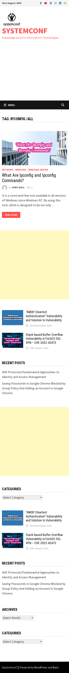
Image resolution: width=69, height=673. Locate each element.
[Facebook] (41, 3)
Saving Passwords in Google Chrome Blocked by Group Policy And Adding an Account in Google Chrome (33, 388)
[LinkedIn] (60, 3)
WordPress (40, 667)
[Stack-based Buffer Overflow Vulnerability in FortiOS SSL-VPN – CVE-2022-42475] (12, 335)
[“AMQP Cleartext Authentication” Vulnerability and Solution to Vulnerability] (12, 312)
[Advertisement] (34, 73)
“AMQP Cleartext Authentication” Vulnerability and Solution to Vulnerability (44, 316)
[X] (51, 3)
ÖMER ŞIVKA (18, 187)
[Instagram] (56, 3)
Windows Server (38, 169)
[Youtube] (46, 3)
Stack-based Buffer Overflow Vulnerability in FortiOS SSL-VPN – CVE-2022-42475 (44, 339)
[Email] (65, 3)
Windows (20, 169)
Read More (12, 215)
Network (7, 169)
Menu (11, 105)
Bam (55, 667)
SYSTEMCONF (24, 30)
